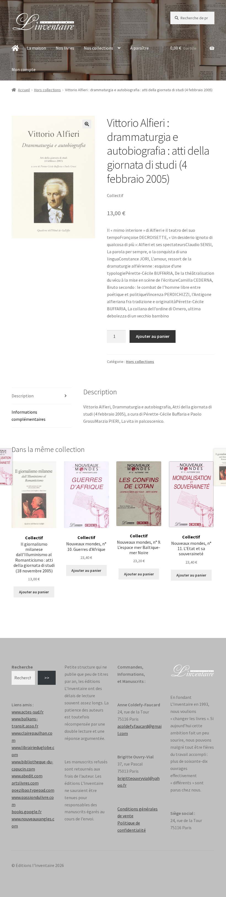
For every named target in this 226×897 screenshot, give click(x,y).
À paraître (139, 48)
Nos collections (98, 48)
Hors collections (47, 89)
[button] (86, 124)
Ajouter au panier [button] (34, 591)
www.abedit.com (27, 776)
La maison (36, 48)
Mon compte (24, 69)
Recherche (22, 667)
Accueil (24, 89)
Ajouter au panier (153, 336)
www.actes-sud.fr (28, 712)
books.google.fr (27, 811)
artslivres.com (25, 783)
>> (46, 677)
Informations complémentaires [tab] (28, 415)
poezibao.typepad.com (33, 790)
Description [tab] (23, 395)
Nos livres (65, 48)
